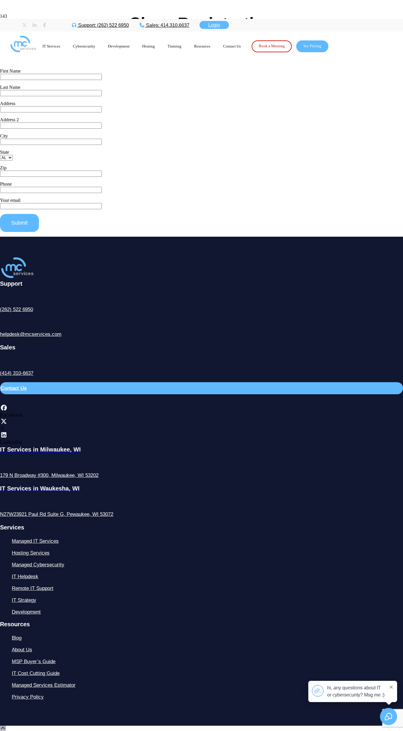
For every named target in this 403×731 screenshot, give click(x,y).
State (4, 152)
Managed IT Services (35, 541)
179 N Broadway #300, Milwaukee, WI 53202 (49, 475)
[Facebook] (3, 408)
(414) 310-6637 (16, 373)
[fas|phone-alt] (201, 298)
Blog (17, 638)
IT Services (51, 46)
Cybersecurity (84, 46)
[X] (3, 421)
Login (214, 24)
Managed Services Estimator (44, 685)
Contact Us (232, 46)
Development (119, 46)
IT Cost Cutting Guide (36, 673)
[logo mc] (28, 276)
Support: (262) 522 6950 (103, 25)
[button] (3, 728)
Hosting (148, 46)
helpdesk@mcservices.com (30, 334)
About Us (22, 649)
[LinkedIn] (3, 435)
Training (174, 46)
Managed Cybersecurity (38, 565)
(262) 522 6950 (16, 309)
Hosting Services (31, 553)
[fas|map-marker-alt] (201, 463)
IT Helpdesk (25, 576)
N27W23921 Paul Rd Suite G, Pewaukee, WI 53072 (56, 514)
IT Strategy (24, 600)
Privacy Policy (28, 697)
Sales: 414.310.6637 (167, 25)
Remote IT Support (32, 588)
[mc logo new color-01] (23, 54)
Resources (202, 46)
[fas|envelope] (201, 322)
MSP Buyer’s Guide (33, 661)
